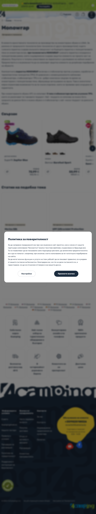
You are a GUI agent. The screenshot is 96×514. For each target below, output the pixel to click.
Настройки (26, 274)
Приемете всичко (66, 274)
